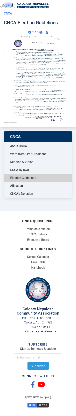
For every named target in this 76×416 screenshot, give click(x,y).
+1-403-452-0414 (38, 327)
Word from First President (28, 154)
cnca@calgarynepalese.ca (38, 331)
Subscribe (38, 366)
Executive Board (38, 240)
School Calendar (38, 257)
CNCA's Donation (21, 194)
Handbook (38, 267)
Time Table (38, 262)
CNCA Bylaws (19, 170)
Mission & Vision (21, 162)
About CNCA (18, 146)
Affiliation (16, 186)
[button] (71, 5)
